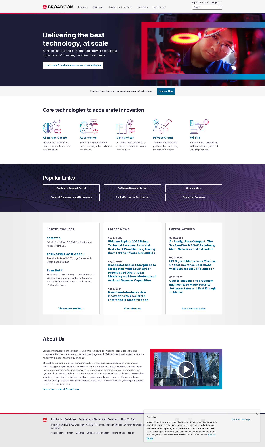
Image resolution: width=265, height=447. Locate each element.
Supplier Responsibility (98, 433)
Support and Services (92, 419)
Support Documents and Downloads (71, 197)
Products (56, 419)
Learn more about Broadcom (61, 389)
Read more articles (194, 308)
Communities (193, 188)
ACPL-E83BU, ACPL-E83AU (66, 254)
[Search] (219, 7)
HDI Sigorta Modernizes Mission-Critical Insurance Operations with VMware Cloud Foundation (192, 264)
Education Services (193, 197)
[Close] (257, 414)
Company (113, 419)
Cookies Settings (241, 419)
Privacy (69, 433)
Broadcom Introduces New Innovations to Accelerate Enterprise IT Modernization (128, 296)
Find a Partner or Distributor (132, 197)
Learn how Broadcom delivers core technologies (73, 65)
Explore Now (166, 91)
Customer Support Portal (71, 188)
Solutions (70, 419)
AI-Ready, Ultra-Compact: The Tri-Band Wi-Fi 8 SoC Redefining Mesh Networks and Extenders (192, 245)
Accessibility (57, 433)
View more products (71, 308)
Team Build (54, 270)
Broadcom (58, 7)
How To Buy (128, 419)
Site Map (80, 433)
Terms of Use (118, 433)
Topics (131, 433)
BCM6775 (54, 238)
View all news (132, 308)
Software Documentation (132, 188)
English (215, 2)
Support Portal (199, 2)
